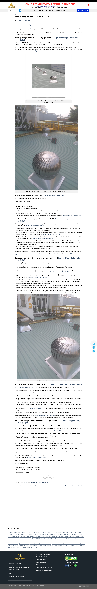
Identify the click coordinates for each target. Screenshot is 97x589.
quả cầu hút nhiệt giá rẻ (20, 538)
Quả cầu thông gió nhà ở (43, 482)
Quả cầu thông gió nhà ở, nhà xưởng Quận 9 (24, 25)
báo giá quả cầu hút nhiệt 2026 (42, 534)
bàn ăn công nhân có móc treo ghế (61, 532)
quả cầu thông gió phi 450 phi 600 (64, 543)
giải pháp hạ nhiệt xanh (82, 534)
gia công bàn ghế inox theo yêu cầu (69, 534)
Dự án (53, 10)
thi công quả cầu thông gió (24, 545)
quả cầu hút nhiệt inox (30, 538)
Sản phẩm (48, 10)
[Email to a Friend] (48, 478)
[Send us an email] (73, 565)
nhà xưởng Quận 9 (34, 482)
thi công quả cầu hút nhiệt (13, 545)
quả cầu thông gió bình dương (36, 540)
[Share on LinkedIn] (53, 478)
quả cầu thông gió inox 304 (61, 540)
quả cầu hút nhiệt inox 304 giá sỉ (66, 538)
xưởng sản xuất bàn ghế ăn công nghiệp (15, 547)
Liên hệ (63, 10)
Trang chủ (35, 10)
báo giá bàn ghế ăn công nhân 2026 (15, 534)
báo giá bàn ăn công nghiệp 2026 (29, 534)
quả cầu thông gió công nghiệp (49, 540)
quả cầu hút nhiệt (11, 538)
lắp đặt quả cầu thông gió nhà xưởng (76, 536)
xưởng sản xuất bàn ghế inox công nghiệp (76, 545)
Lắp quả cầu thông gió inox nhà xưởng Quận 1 (69, 485)
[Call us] (75, 565)
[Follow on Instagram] (68, 565)
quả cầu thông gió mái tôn (39, 543)
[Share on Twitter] (46, 478)
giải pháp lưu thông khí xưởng (13, 536)
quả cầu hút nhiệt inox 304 (40, 538)
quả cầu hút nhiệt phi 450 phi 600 (14, 540)
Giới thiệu (41, 10)
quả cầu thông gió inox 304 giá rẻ (74, 540)
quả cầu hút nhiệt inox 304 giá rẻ (52, 538)
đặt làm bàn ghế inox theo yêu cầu (30, 547)
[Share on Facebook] (44, 478)
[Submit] (20, 10)
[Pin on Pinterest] (51, 478)
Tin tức (58, 10)
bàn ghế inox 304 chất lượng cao (14, 532)
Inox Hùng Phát (28, 20)
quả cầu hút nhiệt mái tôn (78, 538)
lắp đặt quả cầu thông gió (63, 536)
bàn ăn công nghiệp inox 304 (38, 532)
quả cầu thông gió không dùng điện (15, 543)
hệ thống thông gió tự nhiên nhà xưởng (50, 536)
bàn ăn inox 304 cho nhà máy (75, 532)
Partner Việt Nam (41, 585)
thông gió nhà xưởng (34, 545)
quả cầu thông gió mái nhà (28, 543)
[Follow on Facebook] (66, 565)
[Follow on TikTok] (71, 565)
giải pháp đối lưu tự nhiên (36, 536)
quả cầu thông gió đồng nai (77, 543)
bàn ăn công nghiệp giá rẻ (26, 532)
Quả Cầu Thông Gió (25, 540)
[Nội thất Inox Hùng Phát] (14, 5)
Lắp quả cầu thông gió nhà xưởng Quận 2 (26, 485)
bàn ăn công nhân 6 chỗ (49, 532)
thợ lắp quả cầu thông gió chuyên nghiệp (59, 545)
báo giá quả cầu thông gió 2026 (56, 534)
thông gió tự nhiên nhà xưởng (45, 545)
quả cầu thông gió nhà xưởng (50, 543)
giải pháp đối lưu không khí (25, 536)
